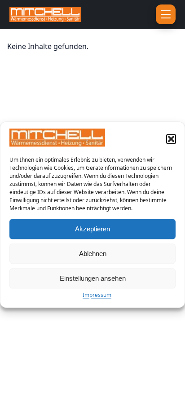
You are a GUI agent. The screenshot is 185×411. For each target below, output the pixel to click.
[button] (171, 139)
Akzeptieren (92, 229)
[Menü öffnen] (166, 14)
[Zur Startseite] (62, 14)
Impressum (97, 295)
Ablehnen (92, 253)
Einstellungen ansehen (93, 278)
